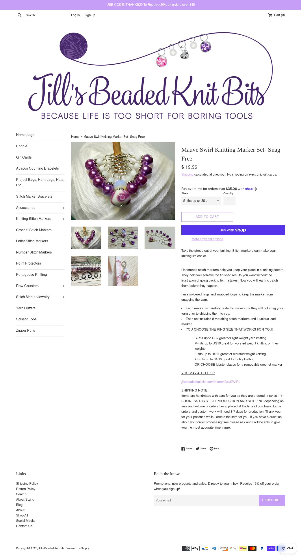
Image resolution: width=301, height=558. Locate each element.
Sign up (90, 15)
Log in (75, 15)
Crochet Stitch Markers (34, 230)
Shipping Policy (27, 483)
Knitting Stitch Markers (40, 219)
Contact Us (24, 526)
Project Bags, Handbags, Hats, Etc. (40, 182)
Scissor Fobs (26, 319)
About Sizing (25, 499)
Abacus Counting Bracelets (37, 168)
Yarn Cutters (25, 308)
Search (21, 494)
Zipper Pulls (25, 331)
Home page (25, 135)
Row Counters (40, 286)
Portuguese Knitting (31, 275)
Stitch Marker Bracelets (34, 197)
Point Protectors (28, 263)
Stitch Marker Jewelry (40, 297)
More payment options (207, 239)
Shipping (187, 174)
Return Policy (25, 489)
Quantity (228, 193)
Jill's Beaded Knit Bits (51, 548)
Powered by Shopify (77, 548)
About (20, 510)
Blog (19, 505)
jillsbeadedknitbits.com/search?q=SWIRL (210, 382)
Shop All (22, 146)
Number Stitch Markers (34, 252)
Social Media (25, 520)
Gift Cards (24, 157)
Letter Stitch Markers (32, 241)
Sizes (184, 193)
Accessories (40, 208)
